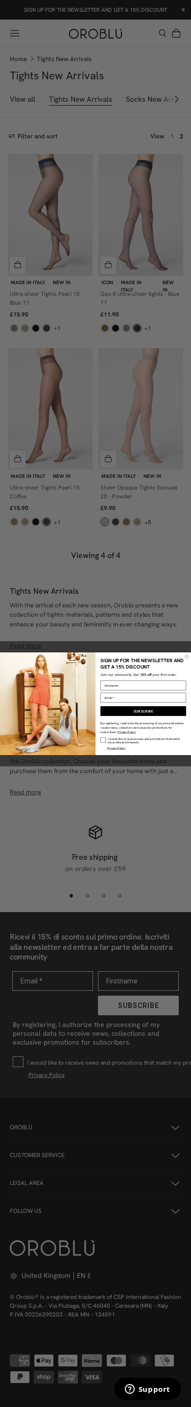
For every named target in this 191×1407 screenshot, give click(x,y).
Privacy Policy (127, 732)
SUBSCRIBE (143, 711)
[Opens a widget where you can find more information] (147, 1390)
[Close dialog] (186, 656)
